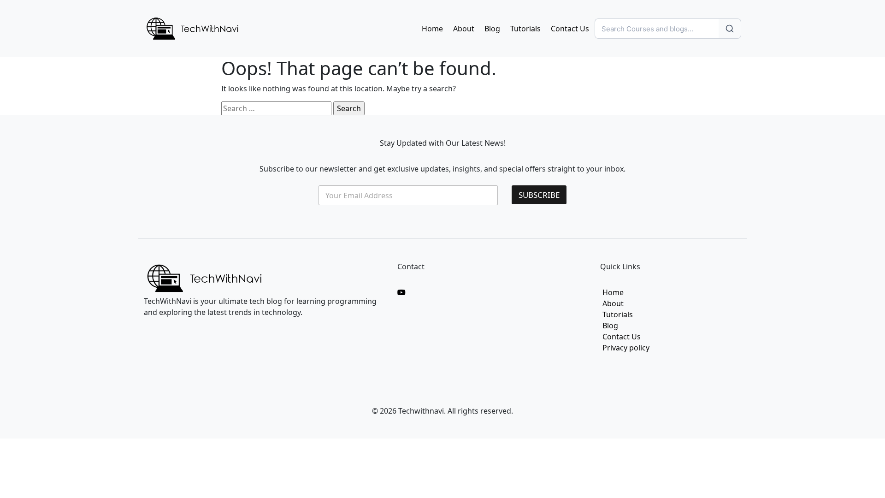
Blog (492, 29)
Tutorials (525, 29)
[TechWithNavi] (192, 28)
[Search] (730, 28)
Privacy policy (625, 348)
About (463, 29)
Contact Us (570, 29)
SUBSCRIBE (539, 195)
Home (432, 29)
